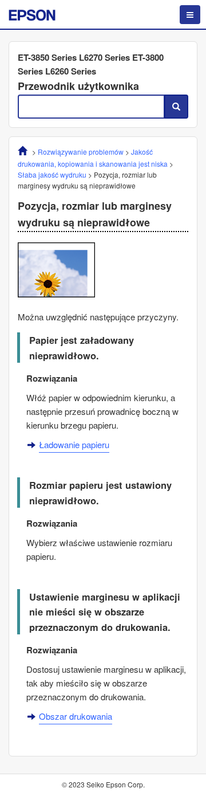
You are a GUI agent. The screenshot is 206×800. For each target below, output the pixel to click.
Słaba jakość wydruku (52, 174)
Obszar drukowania (75, 716)
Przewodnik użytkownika (78, 86)
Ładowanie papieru (74, 444)
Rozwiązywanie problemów (81, 151)
